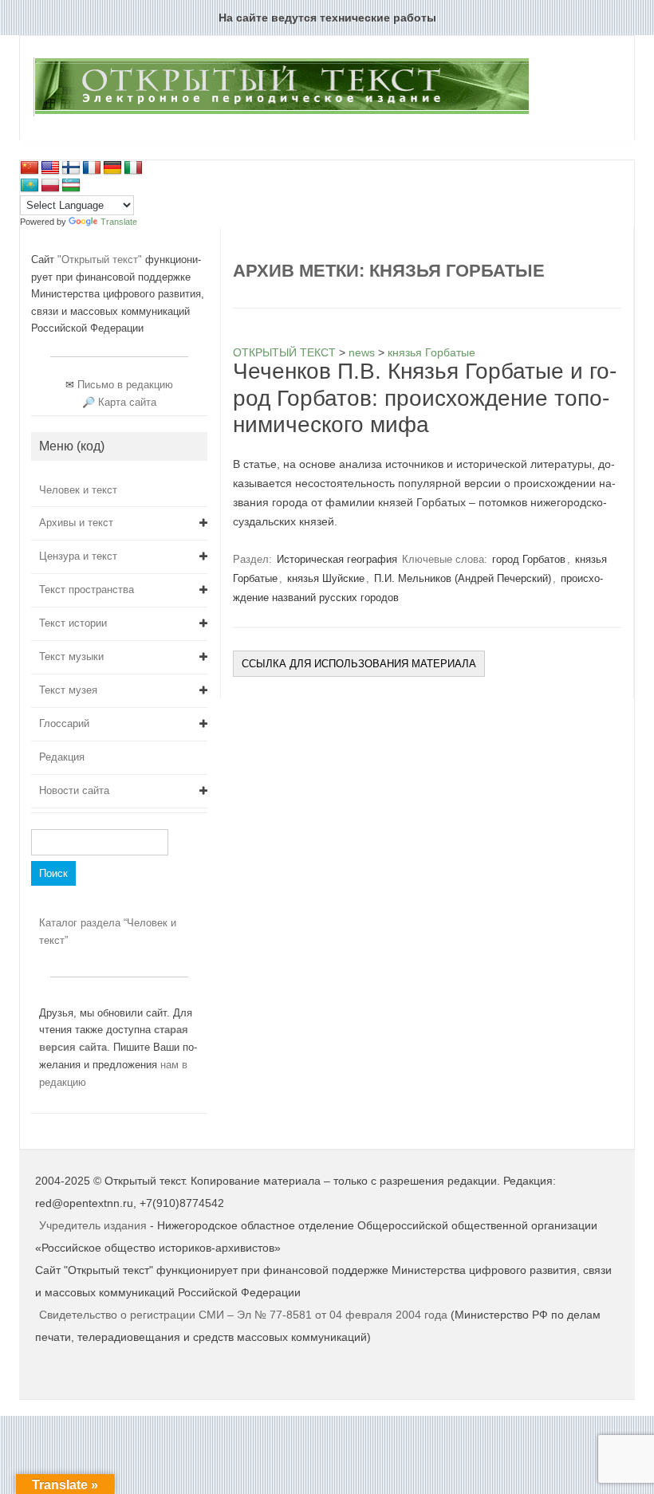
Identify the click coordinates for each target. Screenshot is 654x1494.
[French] (91, 168)
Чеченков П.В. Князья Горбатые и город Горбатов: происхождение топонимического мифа (425, 398)
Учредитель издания (93, 1225)
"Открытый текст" (101, 259)
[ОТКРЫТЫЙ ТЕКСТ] (281, 113)
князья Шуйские (325, 578)
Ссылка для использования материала (359, 664)
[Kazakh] (29, 186)
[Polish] (50, 186)
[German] (112, 168)
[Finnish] (71, 168)
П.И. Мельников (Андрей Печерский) (462, 578)
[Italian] (133, 168)
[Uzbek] (71, 186)
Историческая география (337, 559)
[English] (50, 168)
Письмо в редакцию (125, 385)
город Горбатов (528, 559)
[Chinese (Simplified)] (29, 168)
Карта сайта (127, 402)
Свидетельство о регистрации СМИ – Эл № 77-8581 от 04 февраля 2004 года (245, 1314)
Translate (118, 221)
